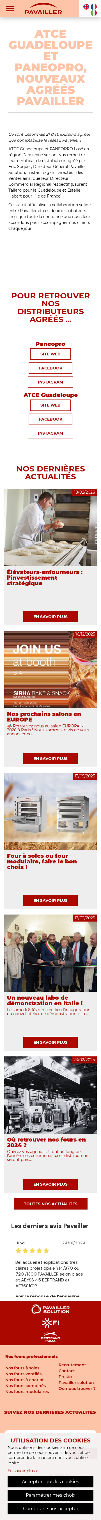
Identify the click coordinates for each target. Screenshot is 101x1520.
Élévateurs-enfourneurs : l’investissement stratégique (44, 577)
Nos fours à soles (22, 1368)
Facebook (50, 368)
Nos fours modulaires (27, 1391)
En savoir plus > (23, 1470)
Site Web (50, 354)
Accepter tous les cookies (50, 1481)
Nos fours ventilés (23, 1373)
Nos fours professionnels (31, 1356)
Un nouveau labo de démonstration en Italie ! (44, 1000)
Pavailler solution (76, 1382)
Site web (50, 405)
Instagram (50, 382)
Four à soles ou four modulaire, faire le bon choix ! (42, 861)
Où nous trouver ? (77, 1388)
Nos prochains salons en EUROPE (44, 716)
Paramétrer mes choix (50, 1495)
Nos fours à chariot (24, 1379)
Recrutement (72, 1364)
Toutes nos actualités (50, 1203)
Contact (67, 1370)
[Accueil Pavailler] (43, 8)
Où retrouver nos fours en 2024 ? (46, 1142)
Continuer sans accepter (50, 1508)
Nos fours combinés (25, 1385)
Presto (65, 1376)
